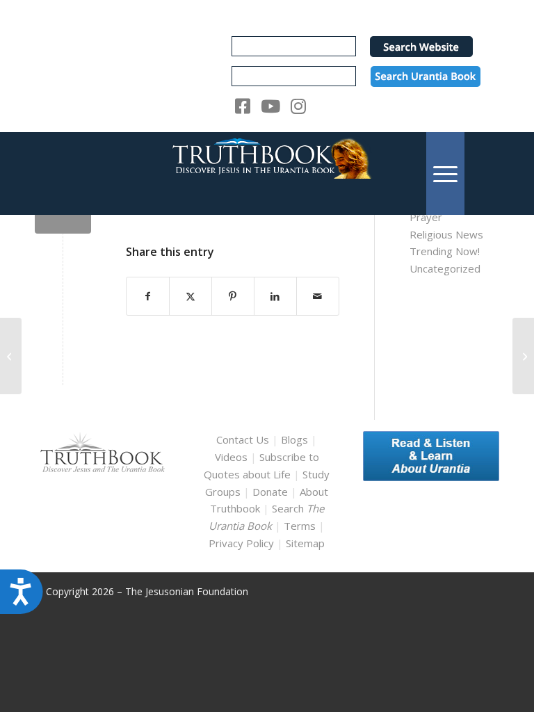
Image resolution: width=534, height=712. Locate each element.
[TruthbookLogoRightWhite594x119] (267, 173)
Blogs (294, 439)
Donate (270, 492)
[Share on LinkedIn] (275, 296)
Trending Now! (445, 251)
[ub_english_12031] (11, 356)
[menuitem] (445, 173)
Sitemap (305, 543)
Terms (300, 526)
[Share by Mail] (318, 296)
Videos (231, 457)
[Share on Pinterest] (233, 296)
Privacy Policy (241, 543)
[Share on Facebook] (148, 296)
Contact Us (242, 439)
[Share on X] (190, 296)
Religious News (446, 234)
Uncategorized (445, 268)
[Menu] (445, 173)
